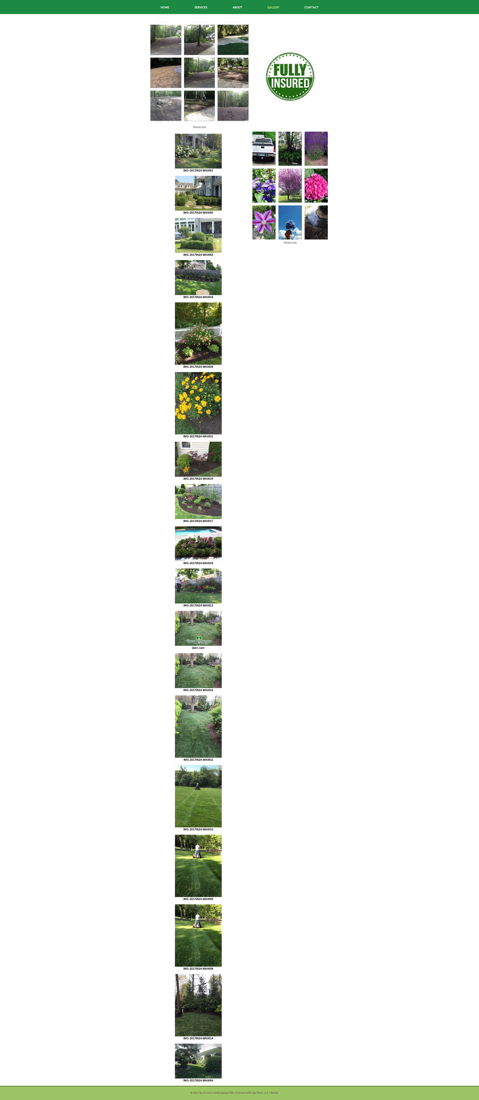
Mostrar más (199, 126)
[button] (165, 40)
